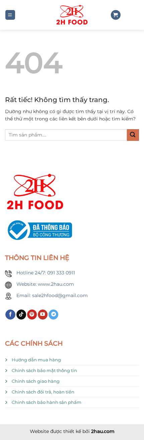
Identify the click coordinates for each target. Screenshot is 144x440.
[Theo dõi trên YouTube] (43, 315)
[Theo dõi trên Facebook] (10, 315)
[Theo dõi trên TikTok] (21, 315)
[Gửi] (133, 135)
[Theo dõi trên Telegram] (53, 315)
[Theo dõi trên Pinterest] (32, 315)
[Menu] (10, 15)
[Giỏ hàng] (115, 15)
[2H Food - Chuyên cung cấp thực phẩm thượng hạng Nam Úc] (72, 15)
